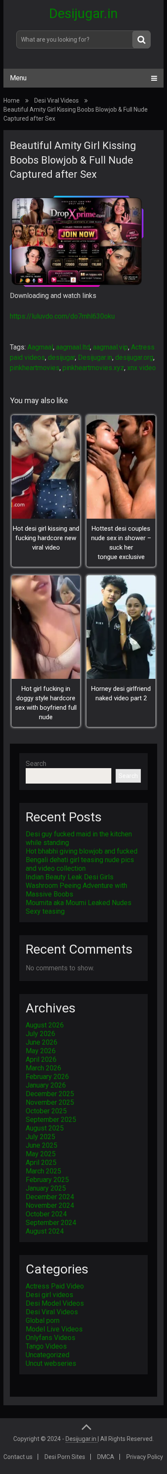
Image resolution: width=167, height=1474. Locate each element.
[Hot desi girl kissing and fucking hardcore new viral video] (46, 467)
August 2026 (45, 1025)
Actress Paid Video (55, 1286)
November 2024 (50, 1205)
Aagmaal (40, 347)
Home (11, 100)
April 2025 (41, 1162)
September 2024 (51, 1223)
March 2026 (43, 1068)
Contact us (18, 1456)
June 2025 (41, 1145)
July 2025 (40, 1137)
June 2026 (41, 1042)
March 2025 (43, 1171)
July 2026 (40, 1034)
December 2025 (50, 1094)
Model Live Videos (54, 1329)
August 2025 (45, 1128)
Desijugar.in (83, 13)
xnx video (141, 368)
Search (36, 764)
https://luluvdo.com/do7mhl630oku (62, 316)
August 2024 (45, 1231)
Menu (18, 78)
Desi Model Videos (55, 1303)
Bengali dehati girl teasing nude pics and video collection (80, 864)
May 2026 (41, 1051)
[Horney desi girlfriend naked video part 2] (120, 627)
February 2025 (47, 1180)
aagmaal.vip (110, 347)
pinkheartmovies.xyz (93, 368)
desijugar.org (134, 357)
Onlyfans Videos (50, 1338)
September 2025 (51, 1119)
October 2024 (46, 1214)
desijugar (61, 357)
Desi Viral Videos (56, 100)
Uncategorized (47, 1355)
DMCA (105, 1456)
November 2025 (50, 1102)
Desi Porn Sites (65, 1456)
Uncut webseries (51, 1363)
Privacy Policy (144, 1456)
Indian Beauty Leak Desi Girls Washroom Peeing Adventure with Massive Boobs (76, 885)
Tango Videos (46, 1346)
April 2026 (41, 1059)
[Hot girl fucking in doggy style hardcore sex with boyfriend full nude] (46, 627)
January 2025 (46, 1188)
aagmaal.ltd (73, 347)
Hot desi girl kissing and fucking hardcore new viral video (46, 538)
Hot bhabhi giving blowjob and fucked (81, 851)
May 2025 (41, 1154)
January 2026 (46, 1085)
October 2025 (46, 1111)
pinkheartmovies (35, 368)
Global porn (43, 1320)
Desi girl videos (49, 1295)
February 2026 (47, 1077)
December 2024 (50, 1197)
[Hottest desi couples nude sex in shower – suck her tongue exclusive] (120, 467)
